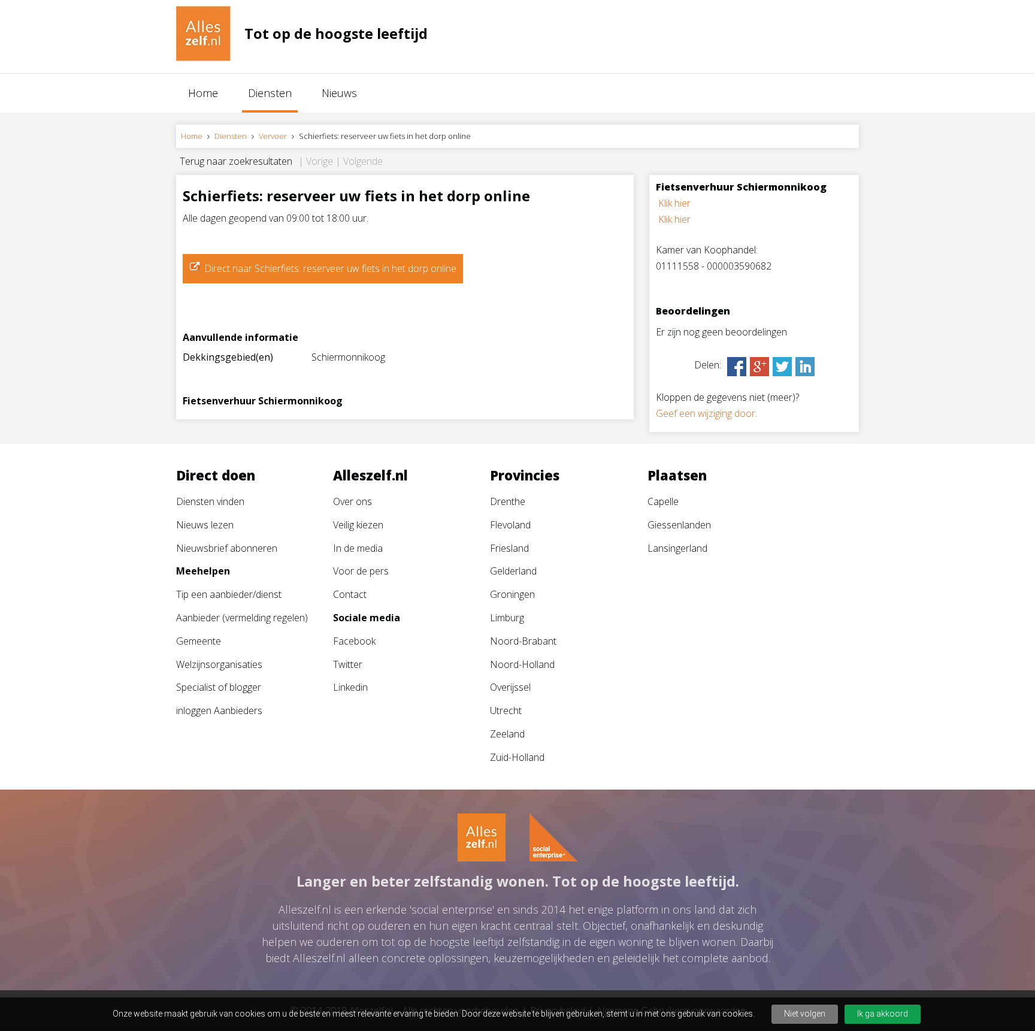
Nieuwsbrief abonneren (226, 548)
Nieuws (339, 93)
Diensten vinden (210, 501)
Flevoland (510, 524)
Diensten (270, 93)
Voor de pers (361, 571)
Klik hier (674, 203)
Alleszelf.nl (370, 475)
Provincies (524, 475)
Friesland (509, 548)
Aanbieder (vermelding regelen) (242, 617)
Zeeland (507, 733)
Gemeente (198, 641)
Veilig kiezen (358, 524)
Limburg (507, 617)
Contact (350, 594)
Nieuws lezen (205, 524)
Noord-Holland (522, 664)
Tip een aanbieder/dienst (229, 594)
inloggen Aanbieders (219, 710)
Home (203, 93)
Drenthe (507, 501)
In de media (358, 548)
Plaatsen (677, 475)
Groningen (512, 594)
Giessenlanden (679, 524)
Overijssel (510, 687)
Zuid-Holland (517, 757)
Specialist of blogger (218, 687)
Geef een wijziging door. (706, 413)
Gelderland (513, 571)
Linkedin (350, 687)
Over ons (352, 501)
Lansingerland (677, 548)
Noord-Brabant (523, 641)
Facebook (354, 641)
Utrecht (506, 710)
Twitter (347, 664)
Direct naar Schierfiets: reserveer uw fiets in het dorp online (330, 268)
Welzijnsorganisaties (219, 664)
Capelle (663, 501)
